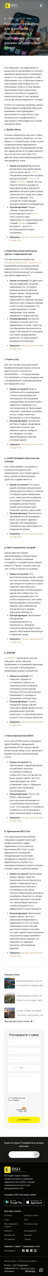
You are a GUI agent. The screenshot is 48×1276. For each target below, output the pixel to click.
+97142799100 (10, 1251)
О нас (6, 1220)
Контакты (8, 1215)
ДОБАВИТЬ (10, 658)
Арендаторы (9, 1235)
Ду (35, 178)
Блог (26, 1220)
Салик (30, 178)
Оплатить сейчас (31, 1215)
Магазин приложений (31, 237)
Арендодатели (30, 1231)
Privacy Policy (10, 1261)
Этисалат (21, 182)
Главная (27, 1239)
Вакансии (8, 1231)
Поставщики (9, 1239)
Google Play (15, 240)
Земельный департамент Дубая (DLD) (22, 262)
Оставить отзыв (31, 1224)
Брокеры (28, 1235)
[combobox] (16, 1068)
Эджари (22, 223)
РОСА (35, 172)
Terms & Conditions (28, 1261)
